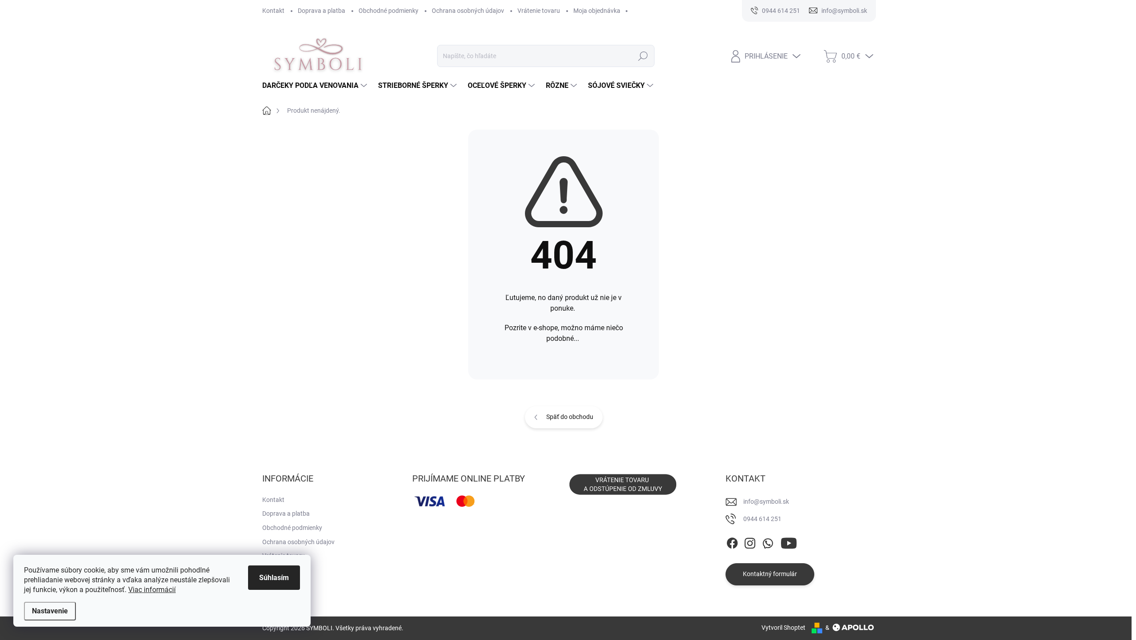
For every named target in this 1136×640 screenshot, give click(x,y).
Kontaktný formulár (770, 573)
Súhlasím (274, 577)
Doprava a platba (321, 10)
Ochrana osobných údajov (468, 10)
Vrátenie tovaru (538, 10)
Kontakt (273, 10)
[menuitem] (315, 85)
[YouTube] (789, 541)
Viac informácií (152, 589)
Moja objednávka (596, 10)
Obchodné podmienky (388, 10)
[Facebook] (732, 541)
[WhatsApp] (767, 541)
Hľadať (642, 55)
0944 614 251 (762, 518)
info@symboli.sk (766, 501)
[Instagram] (750, 541)
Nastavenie (50, 611)
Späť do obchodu (569, 416)
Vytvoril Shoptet (783, 627)
